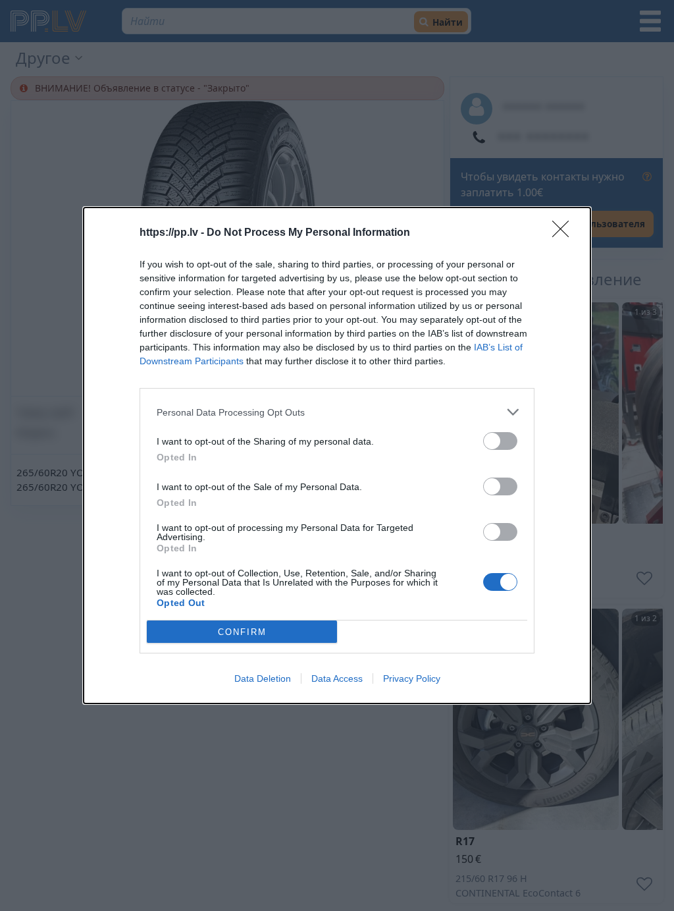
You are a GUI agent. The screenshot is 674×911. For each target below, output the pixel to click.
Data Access (337, 678)
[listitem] (337, 412)
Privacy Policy (411, 678)
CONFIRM (242, 632)
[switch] (500, 441)
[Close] (564, 233)
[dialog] (337, 455)
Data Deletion (262, 678)
